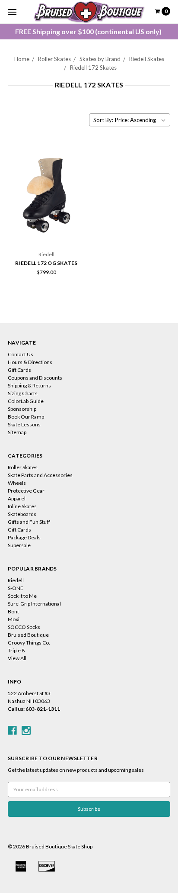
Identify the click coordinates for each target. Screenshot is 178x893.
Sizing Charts (23, 393)
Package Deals (24, 537)
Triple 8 (16, 650)
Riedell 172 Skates (93, 67)
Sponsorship (22, 409)
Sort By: (103, 119)
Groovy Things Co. (29, 642)
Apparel (16, 498)
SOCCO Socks (24, 627)
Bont (13, 611)
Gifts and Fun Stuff (29, 522)
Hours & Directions (30, 362)
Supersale (19, 545)
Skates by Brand (100, 58)
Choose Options (46, 231)
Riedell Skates (146, 58)
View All (17, 658)
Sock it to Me (22, 596)
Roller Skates (54, 58)
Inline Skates (22, 506)
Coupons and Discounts (35, 377)
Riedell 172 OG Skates (46, 263)
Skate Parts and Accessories (40, 475)
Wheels (17, 483)
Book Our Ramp (26, 416)
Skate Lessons (24, 424)
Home (21, 58)
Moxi (13, 619)
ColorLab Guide (26, 401)
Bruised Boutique (28, 635)
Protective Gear (26, 490)
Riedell (16, 580)
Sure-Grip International (34, 603)
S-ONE (15, 588)
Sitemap (17, 432)
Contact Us (20, 354)
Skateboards (22, 514)
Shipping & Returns (29, 385)
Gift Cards (19, 370)
